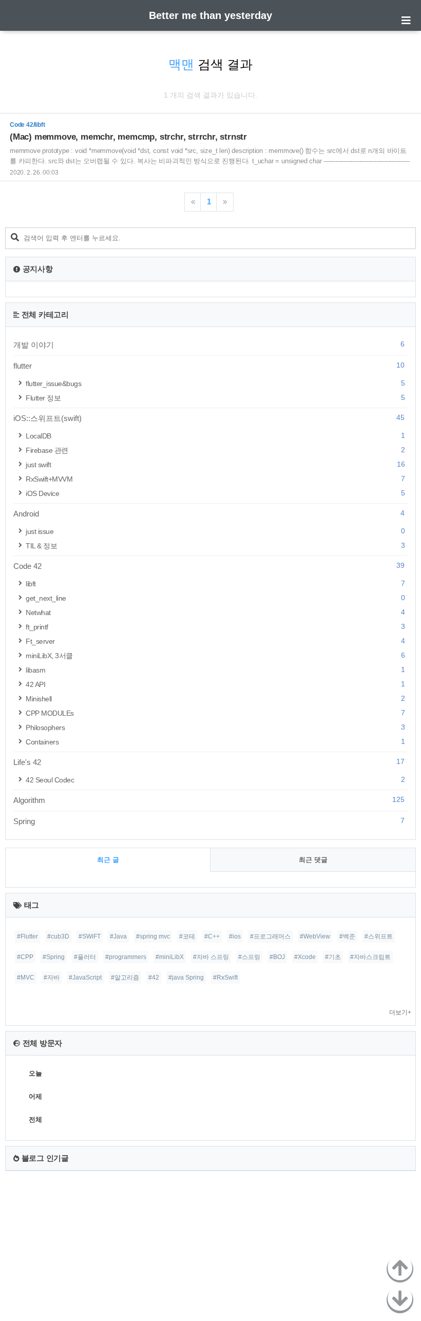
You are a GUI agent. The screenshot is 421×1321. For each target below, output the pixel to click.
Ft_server (215, 641)
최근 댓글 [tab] (313, 860)
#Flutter (27, 936)
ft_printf (215, 626)
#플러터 (85, 957)
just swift (215, 464)
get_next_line (215, 598)
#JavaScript (85, 977)
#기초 (333, 957)
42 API (215, 684)
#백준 (347, 936)
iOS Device (215, 493)
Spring (209, 821)
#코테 (187, 936)
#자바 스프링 (211, 957)
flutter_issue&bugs (215, 383)
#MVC (25, 977)
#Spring (54, 957)
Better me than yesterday (210, 15)
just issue (215, 531)
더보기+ (400, 1012)
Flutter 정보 (215, 397)
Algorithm (209, 800)
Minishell (215, 698)
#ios (235, 936)
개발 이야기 (209, 344)
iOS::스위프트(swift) (209, 418)
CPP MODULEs (215, 713)
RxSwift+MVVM (215, 478)
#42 (153, 977)
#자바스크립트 (370, 957)
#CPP (25, 957)
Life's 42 (209, 762)
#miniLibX (170, 957)
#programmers (125, 957)
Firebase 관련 (215, 450)
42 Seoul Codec (215, 779)
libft (215, 583)
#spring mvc (153, 936)
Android (209, 513)
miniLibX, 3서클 (215, 655)
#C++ (212, 936)
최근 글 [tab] (108, 860)
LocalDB (215, 435)
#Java (118, 936)
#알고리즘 (125, 977)
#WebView (315, 936)
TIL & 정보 (215, 545)
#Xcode (305, 957)
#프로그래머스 (270, 936)
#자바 (52, 977)
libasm (215, 669)
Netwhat (215, 612)
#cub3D (58, 936)
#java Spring (186, 977)
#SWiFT (90, 936)
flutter (209, 365)
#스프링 (249, 957)
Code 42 (209, 565)
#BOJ (277, 957)
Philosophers (215, 727)
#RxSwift (225, 977)
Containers (215, 741)
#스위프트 (379, 936)
